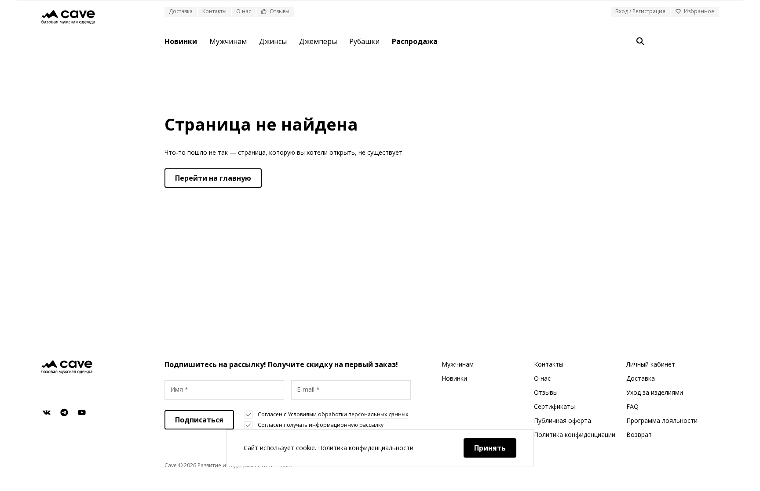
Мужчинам (228, 41)
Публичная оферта (562, 420)
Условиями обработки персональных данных (348, 414)
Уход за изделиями (654, 392)
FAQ (632, 406)
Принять (490, 448)
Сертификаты (554, 406)
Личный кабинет (650, 364)
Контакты (214, 11)
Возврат (639, 434)
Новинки (180, 41)
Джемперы (318, 41)
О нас (243, 11)
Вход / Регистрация (640, 11)
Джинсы (273, 41)
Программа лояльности (662, 420)
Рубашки (364, 41)
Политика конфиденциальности (365, 448)
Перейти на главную (213, 178)
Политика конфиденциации (574, 434)
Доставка (181, 11)
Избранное (699, 11)
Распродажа (415, 41)
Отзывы (279, 11)
